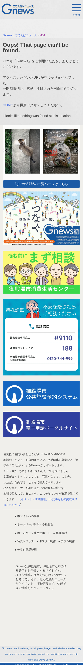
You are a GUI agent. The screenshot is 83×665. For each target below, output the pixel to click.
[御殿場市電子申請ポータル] (41, 424)
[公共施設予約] (41, 393)
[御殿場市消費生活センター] (41, 272)
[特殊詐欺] (41, 337)
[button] (6, 150)
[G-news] (41, 218)
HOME (8, 105)
